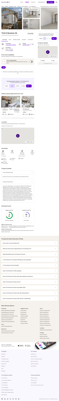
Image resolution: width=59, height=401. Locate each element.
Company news (4, 358)
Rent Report (33, 366)
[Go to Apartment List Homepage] (5, 2)
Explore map (29, 141)
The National (26, 109)
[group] (10, 102)
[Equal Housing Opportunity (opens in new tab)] (2, 399)
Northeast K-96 (24, 317)
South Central (25, 6)
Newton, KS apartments (44, 321)
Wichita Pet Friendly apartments (7, 321)
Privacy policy (34, 377)
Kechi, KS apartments (44, 312)
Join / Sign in (50, 2)
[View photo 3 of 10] (31, 12)
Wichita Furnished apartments (7, 317)
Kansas (6, 6)
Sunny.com (3, 363)
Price (10, 39)
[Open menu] (56, 2)
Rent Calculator (34, 361)
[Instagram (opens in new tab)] (16, 399)
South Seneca (23, 312)
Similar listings (16, 39)
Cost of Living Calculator (36, 358)
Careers (3, 356)
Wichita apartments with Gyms (7, 312)
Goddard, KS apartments (45, 319)
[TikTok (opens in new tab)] (18, 399)
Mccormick (23, 319)
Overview (4, 39)
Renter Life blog (34, 363)
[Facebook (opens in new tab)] (7, 399)
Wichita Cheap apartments (6, 326)
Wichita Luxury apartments (6, 319)
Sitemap (3, 370)
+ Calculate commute (11, 44)
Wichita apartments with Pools (7, 314)
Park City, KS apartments (45, 310)
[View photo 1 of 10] (11, 18)
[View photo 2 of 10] (31, 24)
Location (24, 39)
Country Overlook (24, 323)
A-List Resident (4, 387)
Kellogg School (24, 314)
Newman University (44, 336)
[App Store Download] (21, 346)
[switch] (17, 62)
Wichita (19, 6)
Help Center (4, 394)
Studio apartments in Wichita (7, 332)
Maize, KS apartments (44, 314)
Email (43, 60)
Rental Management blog (7, 389)
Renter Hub (33, 354)
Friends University (43, 334)
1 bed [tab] (3, 67)
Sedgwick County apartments (46, 329)
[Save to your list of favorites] (20, 9)
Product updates (5, 361)
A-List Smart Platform (6, 380)
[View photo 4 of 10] (49, 18)
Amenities (30, 39)
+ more (11, 50)
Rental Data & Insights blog (7, 392)
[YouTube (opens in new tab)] (13, 399)
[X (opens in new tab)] (10, 399)
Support (3, 366)
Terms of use (34, 380)
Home (2, 6)
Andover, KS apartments (45, 317)
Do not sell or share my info (37, 385)
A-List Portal (4, 377)
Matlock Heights (24, 321)
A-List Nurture (4, 385)
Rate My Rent (34, 356)
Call (33, 44)
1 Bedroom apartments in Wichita (8, 330)
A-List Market (4, 382)
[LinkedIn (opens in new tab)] (5, 399)
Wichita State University (45, 338)
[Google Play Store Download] (28, 346)
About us (3, 354)
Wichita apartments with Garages (8, 310)
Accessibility (34, 382)
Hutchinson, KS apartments (45, 325)
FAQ (2, 368)
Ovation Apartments (7, 109)
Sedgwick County (12, 6)
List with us (42, 2)
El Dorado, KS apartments (45, 323)
